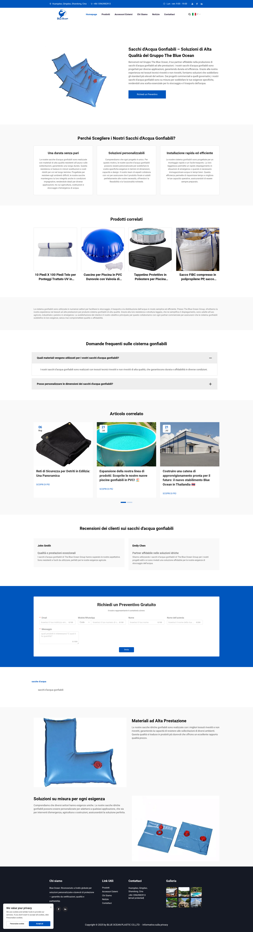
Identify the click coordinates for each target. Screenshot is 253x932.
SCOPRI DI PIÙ (43, 484)
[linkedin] (202, 4)
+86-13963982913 (102, 3)
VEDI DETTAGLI (55, 249)
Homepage (91, 14)
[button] (123, 502)
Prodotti (106, 14)
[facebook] (197, 4)
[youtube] (192, 4)
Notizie (156, 14)
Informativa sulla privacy (155, 924)
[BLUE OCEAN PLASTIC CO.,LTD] (62, 14)
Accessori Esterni (124, 14)
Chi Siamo (142, 14)
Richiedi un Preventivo (147, 94)
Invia (126, 649)
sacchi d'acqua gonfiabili (50, 689)
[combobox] (84, 622)
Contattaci (169, 14)
